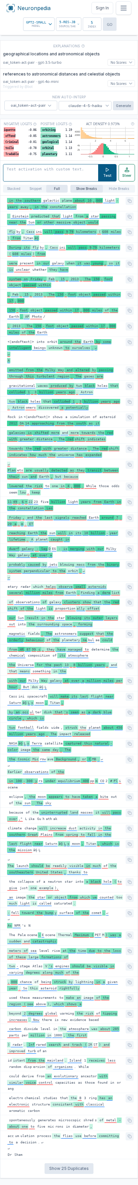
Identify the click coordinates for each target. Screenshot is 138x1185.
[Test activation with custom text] (50, 172)
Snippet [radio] (35, 189)
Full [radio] (57, 189)
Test (107, 175)
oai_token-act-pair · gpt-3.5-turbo (32, 62)
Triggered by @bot (18, 86)
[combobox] (39, 24)
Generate (123, 106)
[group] (35, 189)
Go (110, 24)
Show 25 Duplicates (69, 1168)
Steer (126, 175)
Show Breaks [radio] (86, 189)
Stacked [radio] (13, 189)
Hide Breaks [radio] (119, 189)
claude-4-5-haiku (85, 105)
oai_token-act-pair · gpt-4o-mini (31, 81)
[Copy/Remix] (130, 201)
